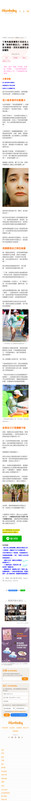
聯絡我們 (15, 731)
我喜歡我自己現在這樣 (8, 85)
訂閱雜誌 (19, 728)
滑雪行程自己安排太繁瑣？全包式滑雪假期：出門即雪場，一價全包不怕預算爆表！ (22, 618)
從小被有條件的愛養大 (8, 82)
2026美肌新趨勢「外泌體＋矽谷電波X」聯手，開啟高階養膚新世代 (15, 618)
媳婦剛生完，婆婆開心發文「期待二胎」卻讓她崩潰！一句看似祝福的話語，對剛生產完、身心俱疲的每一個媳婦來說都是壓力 (15, 571)
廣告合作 (26, 728)
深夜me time (19, 37)
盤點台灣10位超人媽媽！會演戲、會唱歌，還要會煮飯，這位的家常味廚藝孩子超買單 (12, 610)
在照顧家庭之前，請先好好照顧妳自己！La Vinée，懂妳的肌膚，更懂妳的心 (8, 618)
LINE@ (22, 590)
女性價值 (15, 57)
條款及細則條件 (16, 711)
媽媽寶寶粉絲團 (13, 590)
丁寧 (6, 57)
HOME (4, 37)
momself (11, 37)
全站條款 (12, 728)
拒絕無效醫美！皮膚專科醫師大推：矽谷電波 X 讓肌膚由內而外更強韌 (22, 613)
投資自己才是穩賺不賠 (8, 88)
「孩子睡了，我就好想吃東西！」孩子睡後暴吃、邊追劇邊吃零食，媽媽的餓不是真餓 (22, 607)
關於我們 (5, 728)
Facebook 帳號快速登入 (20, 715)
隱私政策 (23, 711)
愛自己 (24, 57)
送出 (25, 678)
